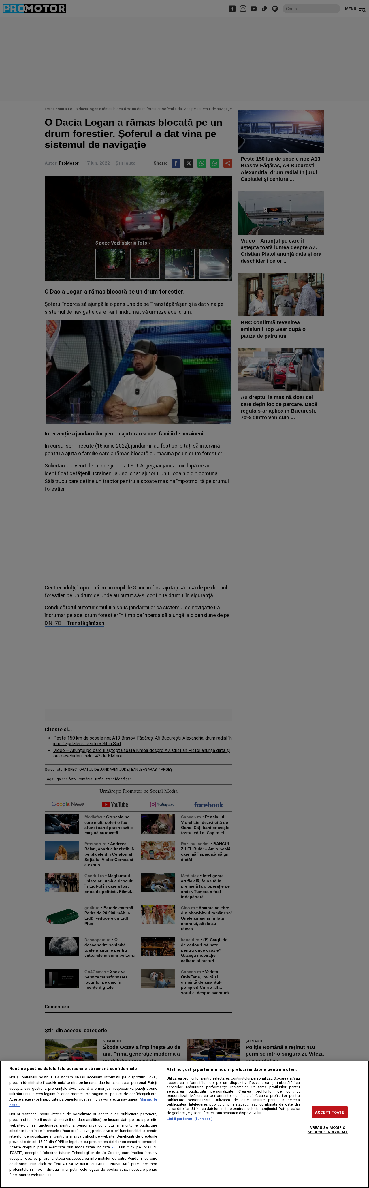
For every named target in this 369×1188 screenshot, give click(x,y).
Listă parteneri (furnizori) (190, 1118)
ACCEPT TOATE (329, 1112)
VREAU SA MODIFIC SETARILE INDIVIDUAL (328, 1129)
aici (114, 1147)
